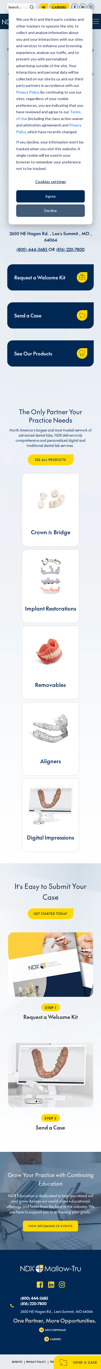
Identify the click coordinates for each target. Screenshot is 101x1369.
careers (59, 7)
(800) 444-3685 (32, 249)
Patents (17, 1361)
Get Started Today (50, 914)
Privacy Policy (27, 92)
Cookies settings (50, 181)
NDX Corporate (55, 1330)
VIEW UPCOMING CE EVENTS (50, 1226)
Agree (50, 196)
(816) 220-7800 (70, 249)
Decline (50, 210)
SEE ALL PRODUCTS (50, 460)
